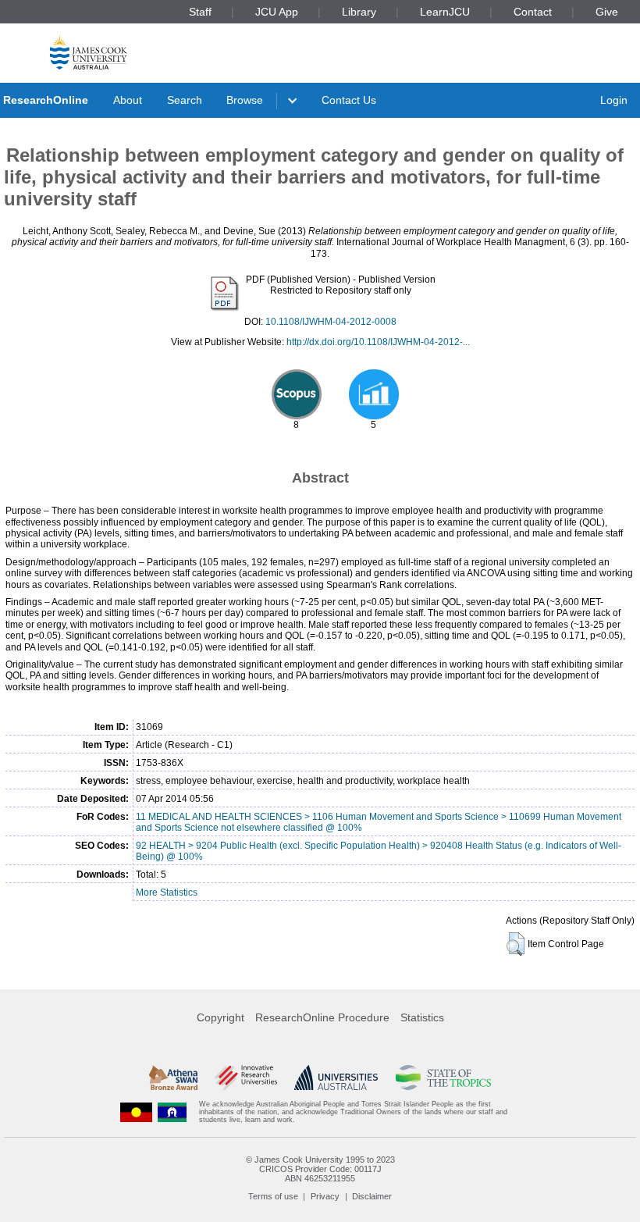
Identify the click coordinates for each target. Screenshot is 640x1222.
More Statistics (166, 892)
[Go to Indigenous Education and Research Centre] (136, 1112)
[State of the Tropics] (443, 1077)
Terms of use (273, 1196)
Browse (244, 100)
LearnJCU (445, 11)
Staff (200, 11)
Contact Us (349, 100)
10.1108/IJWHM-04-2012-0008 (330, 321)
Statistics (422, 1017)
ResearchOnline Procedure (322, 1017)
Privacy (325, 1196)
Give (607, 11)
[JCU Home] (88, 51)
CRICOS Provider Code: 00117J (320, 1169)
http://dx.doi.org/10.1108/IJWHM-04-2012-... (378, 342)
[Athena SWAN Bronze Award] (173, 1077)
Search (184, 100)
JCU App (276, 11)
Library (359, 11)
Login (614, 100)
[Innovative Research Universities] (245, 1077)
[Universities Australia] (336, 1077)
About (127, 100)
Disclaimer (372, 1196)
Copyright (220, 1017)
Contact (533, 11)
